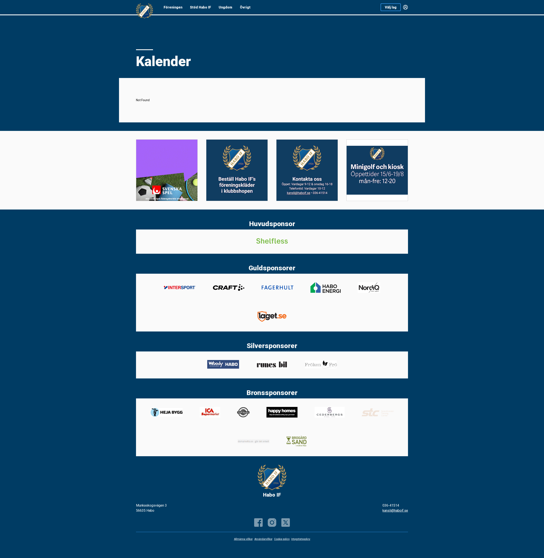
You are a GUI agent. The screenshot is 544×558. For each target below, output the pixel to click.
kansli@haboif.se (395, 510)
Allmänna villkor (243, 539)
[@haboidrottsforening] (272, 522)
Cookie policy (282, 539)
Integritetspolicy (300, 539)
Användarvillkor (263, 539)
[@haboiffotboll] (285, 522)
